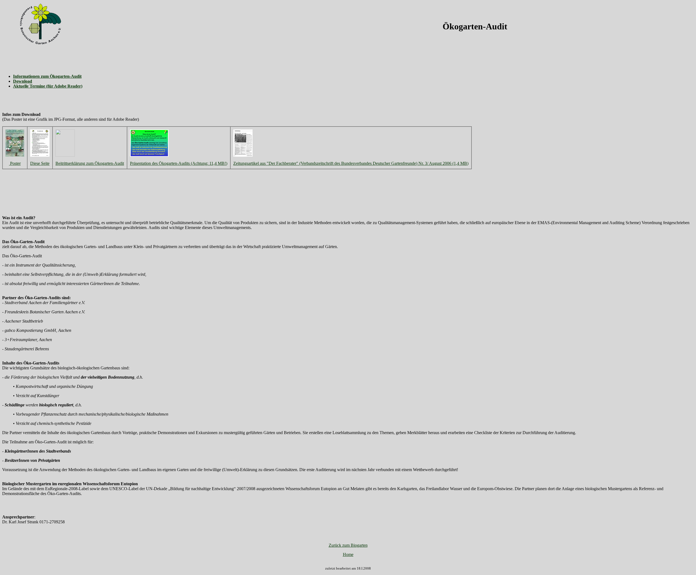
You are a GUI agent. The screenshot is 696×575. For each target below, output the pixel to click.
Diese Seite (39, 163)
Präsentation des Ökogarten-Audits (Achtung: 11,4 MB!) (178, 163)
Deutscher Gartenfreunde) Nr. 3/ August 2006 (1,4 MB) (420, 163)
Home (348, 554)
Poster (15, 163)
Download (22, 81)
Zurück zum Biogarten (348, 545)
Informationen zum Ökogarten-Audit (47, 76)
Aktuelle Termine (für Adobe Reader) (47, 86)
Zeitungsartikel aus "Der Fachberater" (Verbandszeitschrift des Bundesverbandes (303, 163)
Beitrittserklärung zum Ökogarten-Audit (89, 163)
